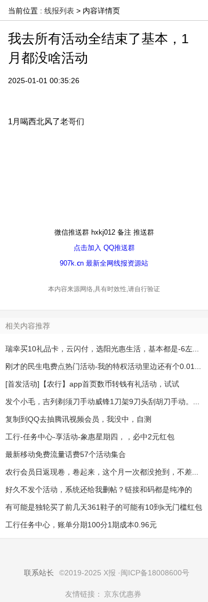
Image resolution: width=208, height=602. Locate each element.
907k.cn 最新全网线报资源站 (104, 263)
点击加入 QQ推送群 (104, 247)
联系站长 (39, 572)
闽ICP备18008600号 (155, 572)
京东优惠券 (122, 594)
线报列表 (59, 10)
